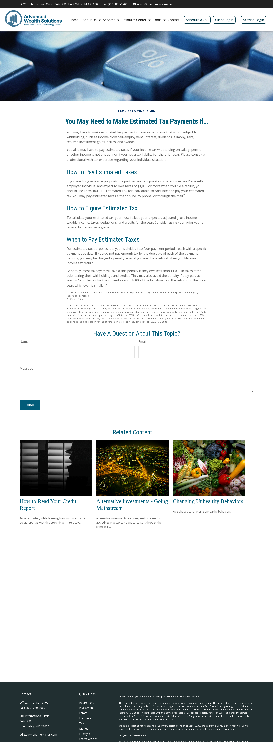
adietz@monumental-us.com (156, 4)
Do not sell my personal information (214, 728)
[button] (74, 19)
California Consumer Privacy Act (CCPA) (227, 725)
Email (142, 341)
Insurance (85, 718)
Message (26, 368)
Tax (81, 723)
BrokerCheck (194, 696)
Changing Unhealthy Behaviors (208, 501)
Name (24, 341)
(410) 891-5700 (117, 4)
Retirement (86, 702)
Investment (86, 708)
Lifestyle (84, 734)
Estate (83, 713)
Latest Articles (88, 739)
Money (83, 728)
